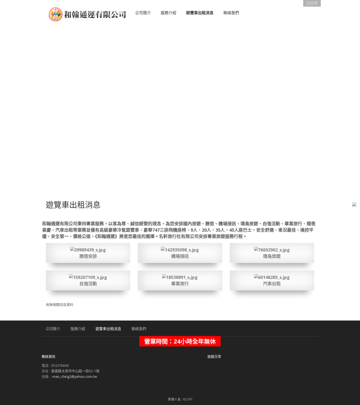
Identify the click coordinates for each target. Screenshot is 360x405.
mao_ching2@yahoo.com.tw (74, 376)
